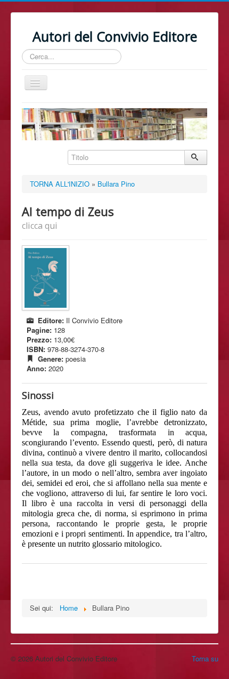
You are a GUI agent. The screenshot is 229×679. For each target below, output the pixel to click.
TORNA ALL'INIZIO (59, 184)
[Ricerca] (195, 157)
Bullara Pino (116, 184)
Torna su (205, 658)
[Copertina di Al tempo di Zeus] (47, 278)
